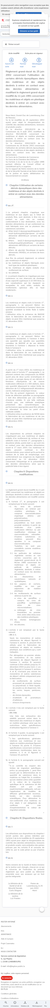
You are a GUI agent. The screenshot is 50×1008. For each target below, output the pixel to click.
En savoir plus (8, 14)
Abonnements (6, 926)
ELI (2, 948)
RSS (2, 931)
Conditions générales (9, 994)
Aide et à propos (7, 939)
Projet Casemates (7, 943)
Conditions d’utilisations (9, 998)
